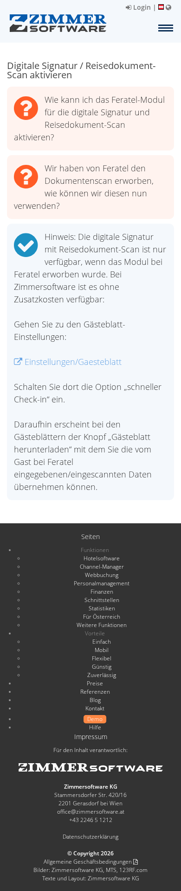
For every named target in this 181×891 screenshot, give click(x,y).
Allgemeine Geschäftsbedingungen (88, 862)
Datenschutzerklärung (90, 837)
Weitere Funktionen (102, 625)
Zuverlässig (101, 675)
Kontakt (94, 708)
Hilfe (95, 727)
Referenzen (95, 692)
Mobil (102, 650)
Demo (95, 719)
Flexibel (101, 658)
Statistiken (102, 608)
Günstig (101, 667)
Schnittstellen (101, 600)
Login (141, 7)
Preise (95, 683)
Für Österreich (101, 617)
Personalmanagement (101, 583)
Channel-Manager (102, 567)
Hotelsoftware (102, 558)
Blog (95, 700)
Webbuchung (101, 575)
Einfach (101, 642)
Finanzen (101, 592)
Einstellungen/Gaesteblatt (72, 361)
